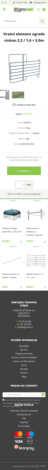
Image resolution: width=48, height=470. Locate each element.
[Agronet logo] (24, 9)
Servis (24, 386)
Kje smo (24, 371)
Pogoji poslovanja (24, 375)
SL (2, 2)
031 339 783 (25, 346)
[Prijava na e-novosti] (43, 416)
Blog (24, 398)
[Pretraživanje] (42, 21)
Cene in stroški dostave (24, 383)
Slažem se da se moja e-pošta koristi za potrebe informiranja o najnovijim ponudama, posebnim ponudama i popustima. (21, 425)
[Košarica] (43, 9)
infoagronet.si (40, 2)
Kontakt (24, 390)
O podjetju (24, 367)
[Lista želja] (39, 9)
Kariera (24, 394)
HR (5, 2)
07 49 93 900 (21, 2)
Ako (27, 138)
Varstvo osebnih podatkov (24, 379)
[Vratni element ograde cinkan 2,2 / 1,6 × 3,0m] (24, 68)
